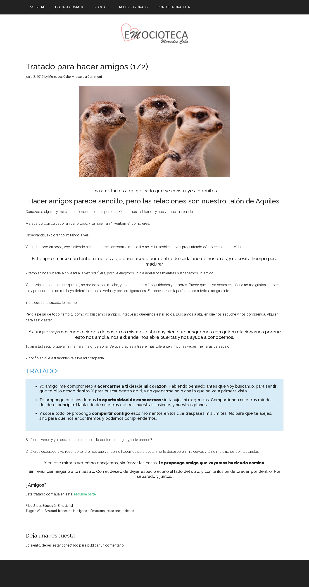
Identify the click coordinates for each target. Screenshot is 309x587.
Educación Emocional (58, 505)
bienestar (65, 511)
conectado (70, 545)
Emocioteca (154, 34)
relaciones (114, 511)
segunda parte (84, 494)
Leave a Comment (89, 76)
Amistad (51, 511)
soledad (128, 511)
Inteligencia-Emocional (89, 511)
